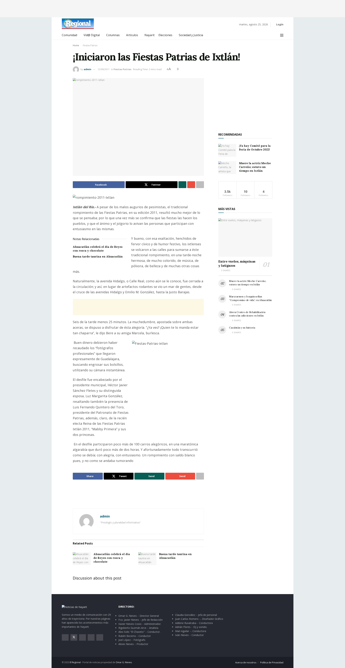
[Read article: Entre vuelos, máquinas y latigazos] (245, 237)
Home (76, 45)
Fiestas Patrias (90, 45)
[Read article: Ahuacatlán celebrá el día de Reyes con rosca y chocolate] (82, 558)
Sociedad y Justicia (191, 35)
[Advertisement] (172, 8)
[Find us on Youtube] (91, 637)
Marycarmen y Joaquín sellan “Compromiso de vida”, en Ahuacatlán (250, 298)
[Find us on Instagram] (82, 637)
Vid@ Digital (92, 35)
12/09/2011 (103, 69)
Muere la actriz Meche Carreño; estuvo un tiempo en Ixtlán (255, 166)
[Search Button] (273, 35)
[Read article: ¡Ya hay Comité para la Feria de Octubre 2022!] (227, 150)
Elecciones (165, 35)
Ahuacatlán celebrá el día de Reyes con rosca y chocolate (111, 557)
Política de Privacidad (271, 662)
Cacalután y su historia (242, 327)
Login (279, 24)
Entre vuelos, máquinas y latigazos (236, 263)
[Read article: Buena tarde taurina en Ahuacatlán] (147, 558)
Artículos (132, 35)
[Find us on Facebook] (65, 637)
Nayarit (149, 35)
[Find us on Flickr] (99, 637)
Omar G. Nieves (124, 662)
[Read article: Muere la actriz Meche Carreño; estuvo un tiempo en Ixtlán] (227, 167)
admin (87, 69)
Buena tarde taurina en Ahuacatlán (98, 256)
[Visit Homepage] (78, 23)
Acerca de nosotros (245, 662)
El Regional (75, 662)
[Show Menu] (281, 35)
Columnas (113, 35)
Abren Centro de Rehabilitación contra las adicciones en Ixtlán (247, 314)
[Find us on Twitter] (73, 637)
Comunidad (69, 35)
